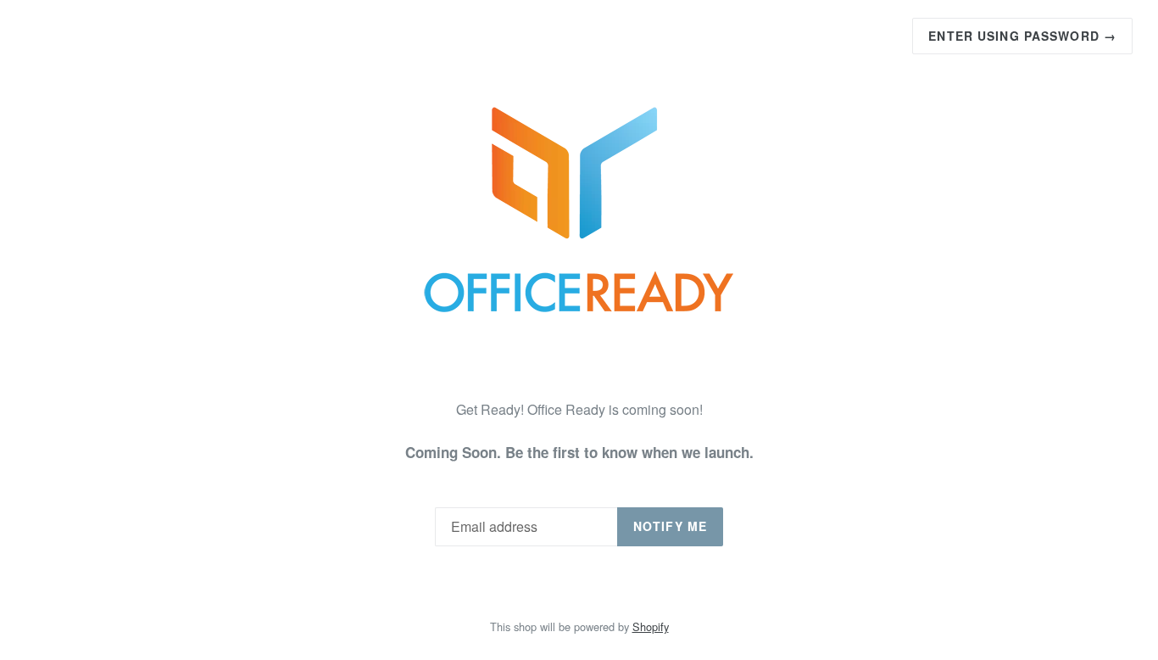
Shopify (650, 626)
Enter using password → (1022, 35)
